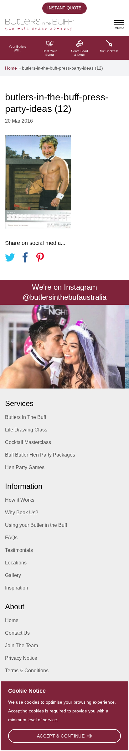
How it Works (19, 500)
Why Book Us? (21, 512)
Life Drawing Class (26, 429)
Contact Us (17, 633)
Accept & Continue (61, 735)
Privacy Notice (21, 658)
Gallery (13, 575)
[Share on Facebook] (25, 258)
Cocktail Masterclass (28, 442)
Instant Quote (64, 8)
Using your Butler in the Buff (36, 525)
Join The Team (21, 645)
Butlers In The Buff (25, 417)
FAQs (11, 537)
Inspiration (16, 587)
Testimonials (19, 550)
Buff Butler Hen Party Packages (40, 454)
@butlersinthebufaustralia (64, 297)
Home (11, 68)
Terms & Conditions (27, 670)
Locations (16, 562)
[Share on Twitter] (10, 258)
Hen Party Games (24, 467)
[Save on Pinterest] (40, 258)
